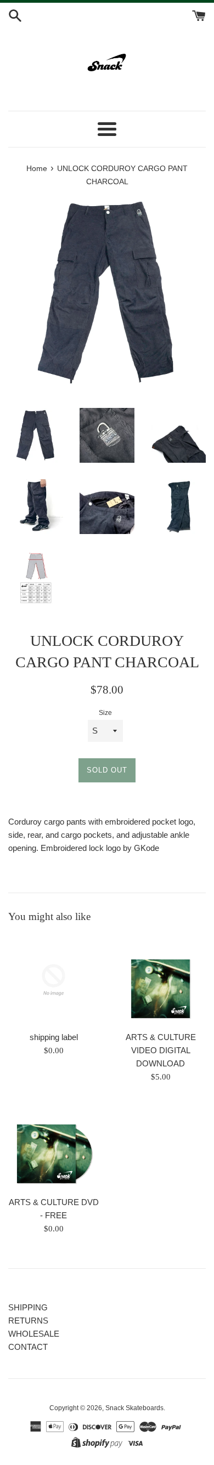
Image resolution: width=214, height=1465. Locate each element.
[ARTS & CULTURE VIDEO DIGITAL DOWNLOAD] (160, 980)
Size (105, 713)
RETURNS (28, 1320)
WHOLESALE (33, 1333)
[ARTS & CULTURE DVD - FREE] (53, 1145)
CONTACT (28, 1347)
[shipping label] (53, 980)
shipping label (54, 1037)
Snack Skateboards (134, 1408)
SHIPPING (28, 1307)
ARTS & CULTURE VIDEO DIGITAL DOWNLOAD (161, 1050)
